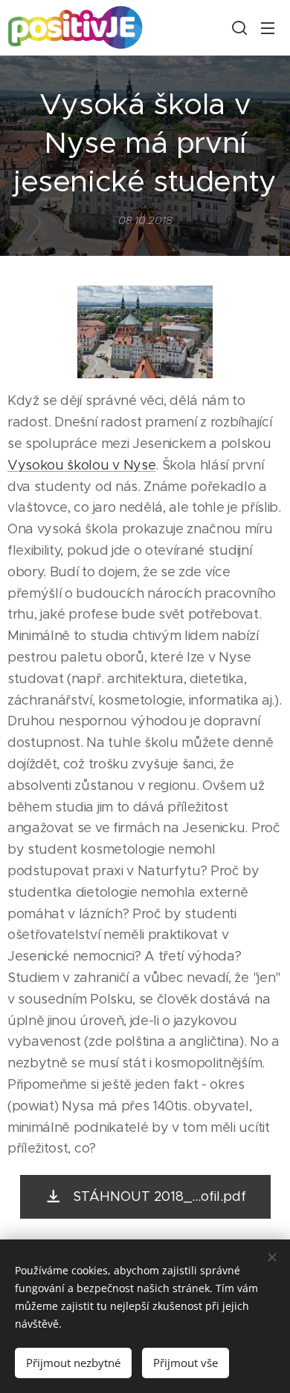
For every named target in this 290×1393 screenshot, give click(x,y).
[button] (238, 27)
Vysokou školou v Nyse (81, 465)
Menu (268, 27)
